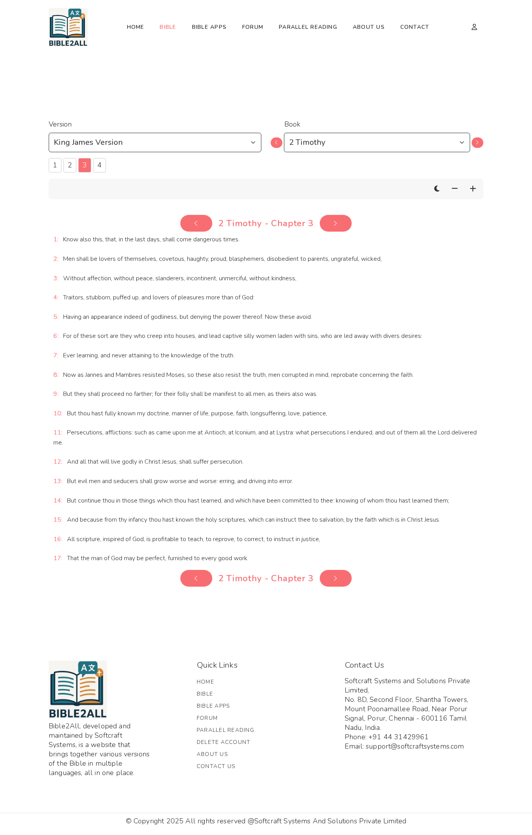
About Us (369, 27)
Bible (168, 27)
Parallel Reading (308, 27)
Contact (415, 27)
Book (292, 124)
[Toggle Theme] (437, 189)
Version (60, 124)
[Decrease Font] (454, 189)
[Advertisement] (266, 78)
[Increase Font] (473, 189)
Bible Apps (209, 27)
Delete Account (223, 742)
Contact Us (216, 766)
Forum (252, 27)
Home (135, 27)
